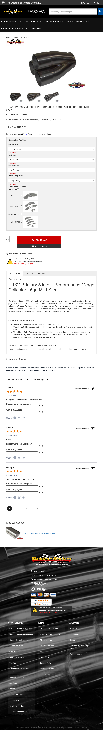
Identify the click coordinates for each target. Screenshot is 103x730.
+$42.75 (14, 214)
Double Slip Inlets (16, 175)
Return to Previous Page (20, 37)
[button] (76, 11)
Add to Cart (41, 239)
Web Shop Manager (80, 727)
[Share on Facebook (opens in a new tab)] (14, 418)
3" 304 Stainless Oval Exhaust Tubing (40, 533)
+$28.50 (14, 206)
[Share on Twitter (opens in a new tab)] (19, 418)
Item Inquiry (13, 253)
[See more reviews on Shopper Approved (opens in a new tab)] (23, 418)
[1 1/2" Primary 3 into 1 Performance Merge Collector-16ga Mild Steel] (51, 68)
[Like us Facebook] (33, 589)
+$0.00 (12, 189)
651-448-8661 (39, 571)
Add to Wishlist (41, 246)
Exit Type (12, 155)
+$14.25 (14, 195)
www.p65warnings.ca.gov (23, 263)
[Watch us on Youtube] (39, 589)
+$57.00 (14, 222)
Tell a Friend (27, 253)
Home (8, 37)
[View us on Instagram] (44, 589)
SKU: (8, 114)
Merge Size (13, 144)
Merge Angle (13, 165)
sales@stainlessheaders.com (45, 579)
